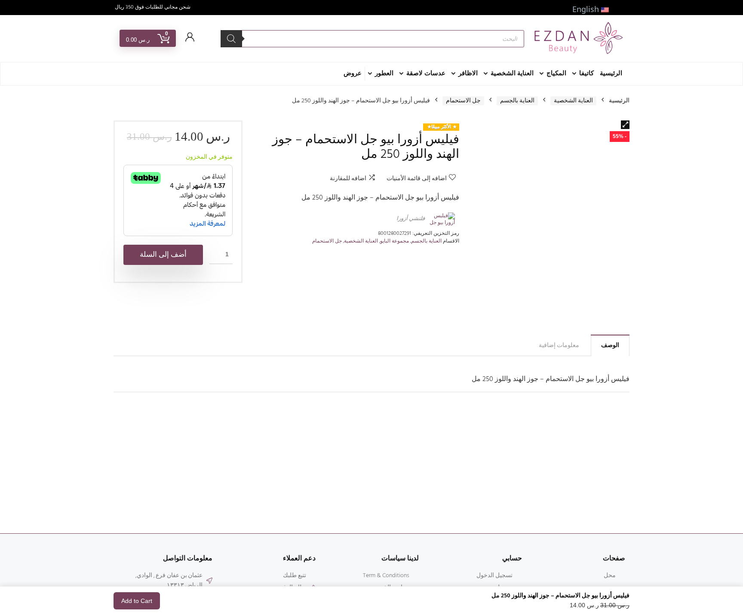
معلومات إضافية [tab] (559, 346)
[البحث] (231, 38)
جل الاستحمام (463, 100)
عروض (353, 73)
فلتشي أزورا (410, 218)
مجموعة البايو (394, 241)
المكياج (556, 73)
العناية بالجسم (517, 100)
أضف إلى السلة (163, 255)
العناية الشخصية (512, 73)
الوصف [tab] (610, 346)
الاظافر (468, 73)
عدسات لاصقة (425, 73)
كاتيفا (586, 73)
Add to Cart (136, 600)
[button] (625, 124)
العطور (384, 73)
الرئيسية (611, 73)
